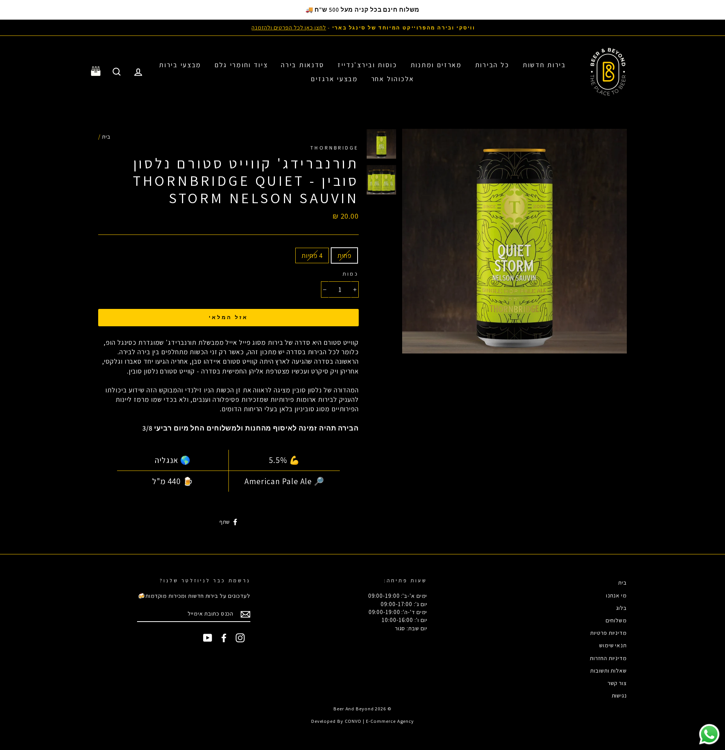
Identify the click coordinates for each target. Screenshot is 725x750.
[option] (362, 27)
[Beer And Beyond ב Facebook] (223, 637)
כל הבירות (492, 64)
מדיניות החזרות (608, 658)
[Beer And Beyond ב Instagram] (240, 637)
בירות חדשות (544, 64)
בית (106, 136)
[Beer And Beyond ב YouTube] (207, 637)
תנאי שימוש (613, 645)
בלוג (621, 607)
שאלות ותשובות (608, 670)
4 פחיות (312, 255)
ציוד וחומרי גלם (241, 64)
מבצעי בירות (180, 64)
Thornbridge (334, 147)
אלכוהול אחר (392, 78)
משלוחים (616, 620)
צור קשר (617, 683)
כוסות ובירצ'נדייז (367, 64)
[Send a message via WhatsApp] (709, 734)
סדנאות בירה (302, 64)
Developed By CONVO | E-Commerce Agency (362, 721)
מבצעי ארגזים (334, 78)
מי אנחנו (616, 595)
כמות (350, 273)
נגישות (619, 695)
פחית (344, 255)
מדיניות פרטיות (608, 632)
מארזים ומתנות (436, 64)
